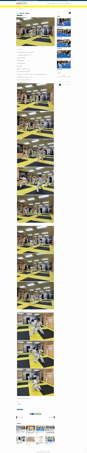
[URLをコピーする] (40, 414)
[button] (30, 414)
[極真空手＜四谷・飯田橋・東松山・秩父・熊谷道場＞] (21, 3)
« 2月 (57, 88)
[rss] (69, 0)
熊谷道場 (21, 15)
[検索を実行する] (70, 13)
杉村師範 (18, 15)
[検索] (70, 0)
